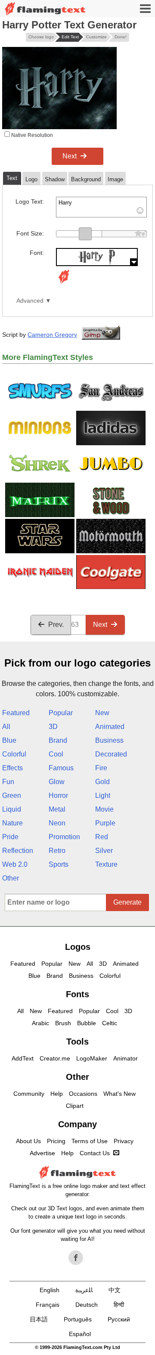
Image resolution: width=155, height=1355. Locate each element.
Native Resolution (31, 135)
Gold (102, 781)
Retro (57, 850)
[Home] (45, 8)
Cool (56, 754)
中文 (114, 1290)
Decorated (111, 754)
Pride (10, 836)
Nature (12, 823)
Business (109, 740)
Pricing (56, 1141)
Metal (57, 809)
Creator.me (55, 1058)
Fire (101, 768)
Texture (106, 864)
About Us (28, 1141)
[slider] (85, 233)
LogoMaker (91, 1058)
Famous (61, 768)
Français (47, 1304)
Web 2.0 (15, 864)
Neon (57, 823)
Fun (8, 781)
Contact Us (95, 1153)
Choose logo (41, 36)
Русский (119, 1319)
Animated (109, 726)
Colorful (14, 754)
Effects (12, 768)
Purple (105, 823)
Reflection (17, 850)
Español (80, 1333)
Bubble (86, 1023)
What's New (119, 1093)
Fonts (77, 994)
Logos (77, 947)
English (49, 1290)
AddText (23, 1058)
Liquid (11, 809)
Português (78, 1319)
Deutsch (86, 1304)
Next (69, 156)
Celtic (109, 1023)
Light (102, 795)
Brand (58, 740)
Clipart (75, 1105)
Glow (57, 781)
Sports (58, 864)
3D (53, 726)
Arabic (40, 1023)
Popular (61, 712)
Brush (63, 1023)
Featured (16, 712)
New (102, 712)
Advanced (29, 301)
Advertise (42, 1153)
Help (56, 1093)
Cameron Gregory (52, 334)
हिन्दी (119, 1304)
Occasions (83, 1093)
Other (10, 878)
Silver (104, 850)
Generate (127, 902)
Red (101, 836)
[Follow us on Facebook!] (75, 1257)
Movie (104, 809)
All (6, 726)
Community (28, 1093)
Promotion (64, 836)
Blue (9, 740)
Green (11, 795)
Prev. (56, 624)
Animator (125, 1058)
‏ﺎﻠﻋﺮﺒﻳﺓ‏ (84, 1290)
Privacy (123, 1141)
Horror (58, 795)
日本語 (39, 1319)
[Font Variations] (63, 283)
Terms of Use (89, 1141)
